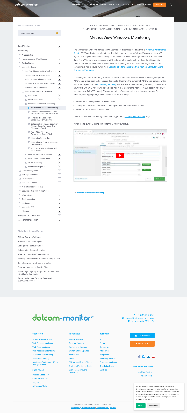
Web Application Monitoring (43, 351)
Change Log (128, 5)
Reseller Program (76, 343)
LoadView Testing (144, 372)
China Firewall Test (40, 378)
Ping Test (36, 382)
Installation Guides (35, 100)
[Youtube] (153, 356)
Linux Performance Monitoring (40, 154)
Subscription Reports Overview (31, 250)
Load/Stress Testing (40, 358)
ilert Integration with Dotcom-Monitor (34, 263)
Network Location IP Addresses (34, 59)
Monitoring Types (29, 67)
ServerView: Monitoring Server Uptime (40, 83)
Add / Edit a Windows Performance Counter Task (41, 133)
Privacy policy (76, 408)
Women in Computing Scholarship (78, 371)
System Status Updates (79, 351)
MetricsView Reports (36, 167)
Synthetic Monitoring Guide (80, 366)
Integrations (27, 195)
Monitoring (23, 50)
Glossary (25, 211)
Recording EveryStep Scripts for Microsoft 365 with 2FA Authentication (38, 272)
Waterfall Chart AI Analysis (30, 241)
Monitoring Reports (29, 183)
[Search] (57, 33)
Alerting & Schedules (30, 175)
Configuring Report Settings (30, 246)
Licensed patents (102, 408)
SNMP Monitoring (35, 162)
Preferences (153, 406)
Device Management (30, 171)
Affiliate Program (76, 339)
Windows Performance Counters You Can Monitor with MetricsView (44, 113)
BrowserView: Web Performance (37, 75)
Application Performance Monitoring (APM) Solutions (47, 363)
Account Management (28, 220)
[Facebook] (139, 356)
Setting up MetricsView (135, 116)
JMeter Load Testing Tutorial (80, 362)
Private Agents (27, 179)
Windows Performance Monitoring (90, 193)
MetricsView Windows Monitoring (44, 108)
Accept (141, 406)
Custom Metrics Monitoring (39, 158)
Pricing (102, 343)
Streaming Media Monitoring (36, 87)
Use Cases (26, 203)
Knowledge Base (80, 5)
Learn (71, 358)
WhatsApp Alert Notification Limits (33, 254)
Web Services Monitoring (42, 343)
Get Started (32, 95)
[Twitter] (143, 356)
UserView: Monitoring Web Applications (40, 71)
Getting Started (28, 63)
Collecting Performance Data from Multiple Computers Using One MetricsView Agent (44, 126)
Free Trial (160, 5)
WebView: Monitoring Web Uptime (38, 79)
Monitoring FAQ (28, 207)
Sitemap (113, 408)
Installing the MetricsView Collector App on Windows (41, 119)
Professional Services (78, 347)
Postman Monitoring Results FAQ (33, 267)
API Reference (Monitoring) (32, 187)
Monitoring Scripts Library (41, 138)
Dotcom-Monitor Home (42, 339)
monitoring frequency (106, 84)
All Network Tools (39, 386)
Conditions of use (88, 408)
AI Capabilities (27, 55)
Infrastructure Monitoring (42, 355)
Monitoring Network (108, 358)
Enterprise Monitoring (108, 362)
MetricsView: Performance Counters (39, 91)
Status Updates (144, 5)
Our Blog (103, 370)
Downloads (114, 5)
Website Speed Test (40, 375)
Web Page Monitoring (41, 347)
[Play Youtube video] (120, 155)
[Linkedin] (148, 356)
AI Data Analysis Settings (29, 237)
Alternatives (74, 355)
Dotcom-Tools (146, 376)
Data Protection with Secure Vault (35, 191)
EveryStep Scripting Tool (29, 215)
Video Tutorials (98, 5)
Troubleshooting (28, 199)
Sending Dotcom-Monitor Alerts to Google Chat (39, 258)
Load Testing (24, 46)
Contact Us (104, 347)
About (102, 339)
